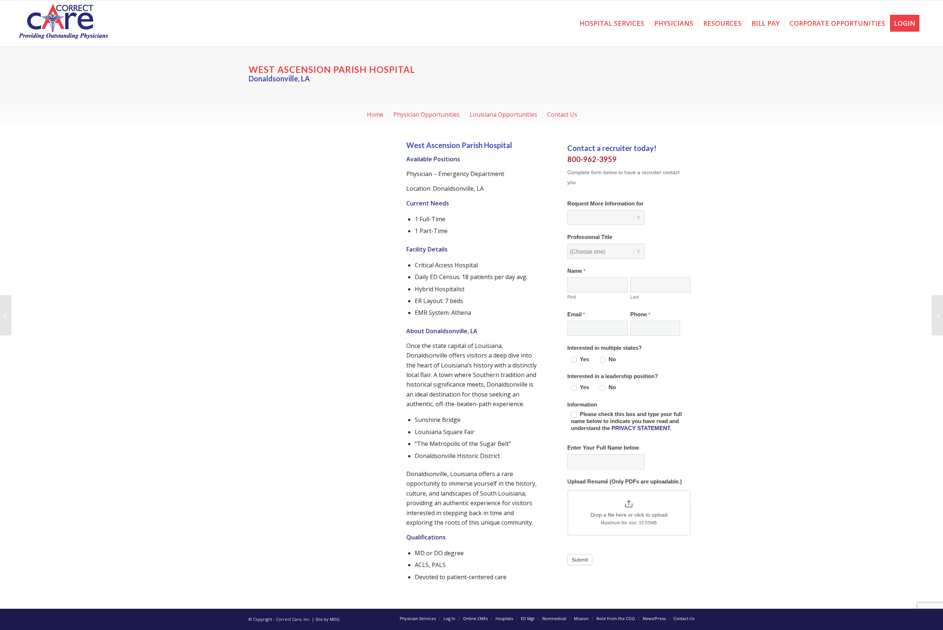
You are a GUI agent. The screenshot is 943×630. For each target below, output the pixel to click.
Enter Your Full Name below (603, 448)
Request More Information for (605, 204)
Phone (640, 314)
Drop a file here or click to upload (628, 515)
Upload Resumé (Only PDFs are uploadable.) (624, 482)
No (611, 359)
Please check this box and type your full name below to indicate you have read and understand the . (626, 421)
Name (576, 271)
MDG (335, 619)
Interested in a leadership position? (612, 376)
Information (582, 405)
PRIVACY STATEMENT (640, 428)
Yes (583, 359)
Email (576, 314)
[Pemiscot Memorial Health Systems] (5, 315)
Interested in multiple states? (604, 348)
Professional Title (589, 237)
